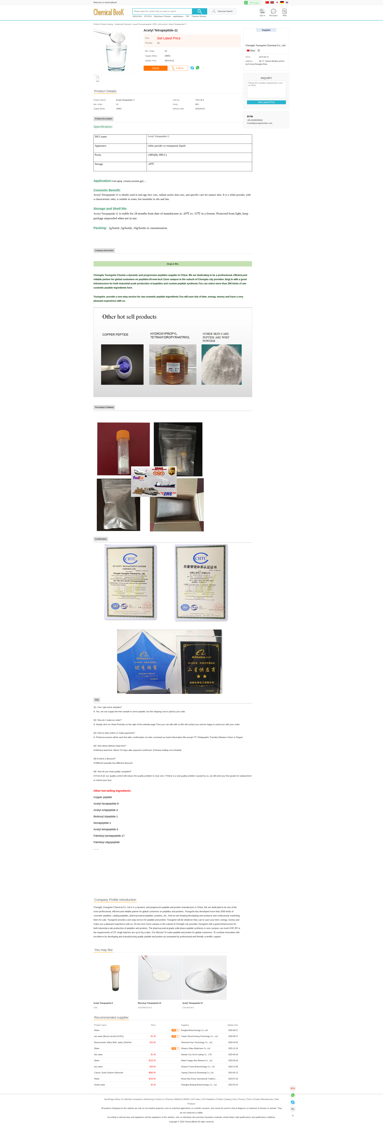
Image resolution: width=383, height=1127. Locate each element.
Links (234, 1099)
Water (96, 1030)
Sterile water (99, 1085)
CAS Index (195, 1099)
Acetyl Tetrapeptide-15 (192, 1003)
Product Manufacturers (263, 1099)
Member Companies (133, 1099)
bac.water (98, 1054)
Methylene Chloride (162, 16)
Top (292, 1116)
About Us (119, 1099)
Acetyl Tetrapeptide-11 (178, 24)
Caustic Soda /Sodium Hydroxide (108, 1073)
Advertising (148, 1099)
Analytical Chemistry (123, 24)
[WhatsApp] (292, 1095)
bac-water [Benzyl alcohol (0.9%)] (108, 1036)
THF (187, 16)
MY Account (292, 1109)
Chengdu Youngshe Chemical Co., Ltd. (266, 45)
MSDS (186, 1099)
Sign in (262, 16)
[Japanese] (277, 3)
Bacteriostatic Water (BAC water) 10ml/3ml (113, 1042)
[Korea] (287, 3)
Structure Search (225, 11)
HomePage (109, 1099)
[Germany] (282, 3)
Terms (249, 1099)
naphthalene (178, 16)
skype (292, 1102)
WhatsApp (254, 2)
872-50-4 (148, 16)
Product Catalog (106, 24)
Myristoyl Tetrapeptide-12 (149, 1003)
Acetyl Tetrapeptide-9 (103, 1003)
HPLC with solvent (160, 24)
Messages (273, 16)
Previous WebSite (174, 1099)
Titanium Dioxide (199, 16)
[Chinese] (267, 3)
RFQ (292, 1088)
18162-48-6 (137, 16)
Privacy (241, 1099)
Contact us (160, 1099)
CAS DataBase (208, 1099)
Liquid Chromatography (142, 24)
